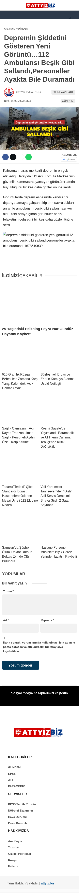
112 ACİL (11, 50)
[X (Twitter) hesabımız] (16, 886)
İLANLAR (11, 91)
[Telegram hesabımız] (54, 886)
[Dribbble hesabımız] (47, 886)
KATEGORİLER (15, 33)
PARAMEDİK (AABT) (18, 74)
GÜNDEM (12, 41)
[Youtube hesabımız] (31, 886)
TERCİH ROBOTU (17, 99)
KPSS (9, 58)
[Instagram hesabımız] (23, 886)
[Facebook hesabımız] (8, 886)
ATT (8, 66)
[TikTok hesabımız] (39, 886)
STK (8, 83)
